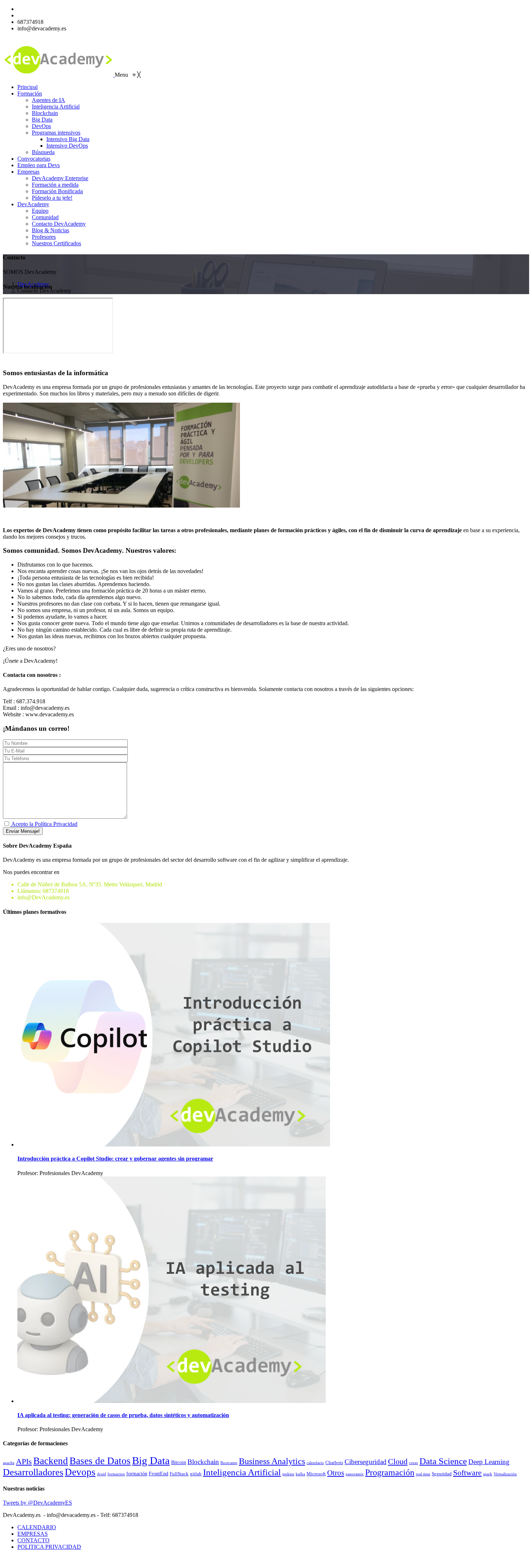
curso (413, 1463)
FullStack (179, 1473)
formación (136, 1473)
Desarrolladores (33, 1472)
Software (467, 1472)
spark (487, 1474)
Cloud (398, 1461)
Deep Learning (489, 1462)
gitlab (196, 1473)
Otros (335, 1473)
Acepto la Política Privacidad (43, 824)
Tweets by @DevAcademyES (37, 1503)
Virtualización (505, 1474)
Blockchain (203, 1462)
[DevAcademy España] (59, 75)
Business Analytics (272, 1461)
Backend (50, 1460)
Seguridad (442, 1473)
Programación (389, 1472)
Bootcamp (228, 1463)
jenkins (288, 1474)
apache (8, 1463)
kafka (300, 1474)
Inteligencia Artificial (242, 1472)
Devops (80, 1472)
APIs (24, 1461)
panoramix (355, 1474)
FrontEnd (158, 1473)
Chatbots (334, 1462)
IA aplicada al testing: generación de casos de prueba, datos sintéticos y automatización (123, 1415)
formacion (116, 1474)
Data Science (443, 1461)
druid (101, 1474)
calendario (315, 1463)
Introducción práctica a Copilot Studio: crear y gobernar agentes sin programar (115, 1159)
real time (423, 1474)
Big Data (151, 1460)
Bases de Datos (100, 1460)
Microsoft (316, 1473)
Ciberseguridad (366, 1462)
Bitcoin (178, 1462)
